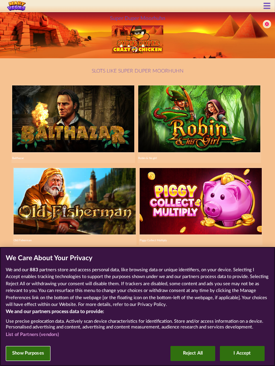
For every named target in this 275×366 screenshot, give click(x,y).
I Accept (242, 353)
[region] (137, 306)
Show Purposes (28, 353)
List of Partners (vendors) (32, 334)
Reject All (193, 353)
